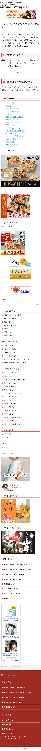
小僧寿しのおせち (13, 128)
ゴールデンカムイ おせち (12, 593)
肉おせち (9, 114)
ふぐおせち (10, 103)
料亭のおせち (8, 598)
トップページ (8, 720)
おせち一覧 (8, 724)
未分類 (8, 106)
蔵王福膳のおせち (10, 584)
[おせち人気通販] (20, 18)
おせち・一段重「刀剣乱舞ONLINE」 (16, 564)
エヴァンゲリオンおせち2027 (13, 579)
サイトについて (9, 733)
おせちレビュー (12, 139)
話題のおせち (11, 125)
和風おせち (10, 142)
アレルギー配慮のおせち (15, 131)
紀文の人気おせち (13, 120)
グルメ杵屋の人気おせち (12, 589)
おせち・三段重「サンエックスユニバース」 (18, 569)
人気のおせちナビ (13, 111)
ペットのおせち (12, 133)
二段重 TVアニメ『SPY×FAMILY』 (15, 574)
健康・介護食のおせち (14, 117)
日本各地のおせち (13, 144)
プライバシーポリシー (13, 738)
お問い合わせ (8, 729)
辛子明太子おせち (13, 109)
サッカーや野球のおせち (15, 136)
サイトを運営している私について (17, 736)
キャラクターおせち (14, 122)
